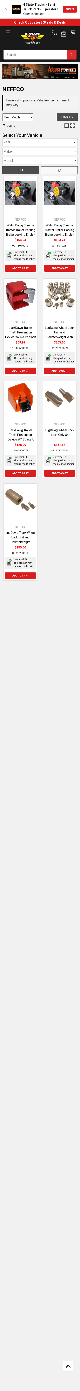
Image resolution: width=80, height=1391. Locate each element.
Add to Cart (20, 268)
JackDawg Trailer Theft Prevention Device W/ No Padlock (20, 332)
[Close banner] (6, 9)
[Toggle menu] (7, 35)
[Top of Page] (68, 1366)
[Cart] (73, 32)
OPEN (70, 9)
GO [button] (20, 170)
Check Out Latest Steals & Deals (40, 22)
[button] (63, 34)
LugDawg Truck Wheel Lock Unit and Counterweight (20, 537)
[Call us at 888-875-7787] (55, 32)
